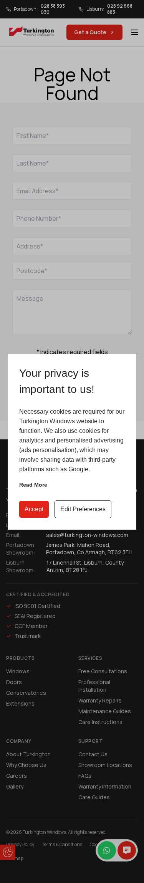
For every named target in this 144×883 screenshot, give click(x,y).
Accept (34, 509)
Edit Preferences (83, 509)
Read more (33, 485)
